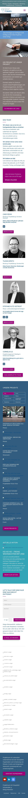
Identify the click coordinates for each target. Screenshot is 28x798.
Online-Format (7, 398)
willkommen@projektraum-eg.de (9, 1)
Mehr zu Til (7, 277)
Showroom (18, 402)
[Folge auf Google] (13, 779)
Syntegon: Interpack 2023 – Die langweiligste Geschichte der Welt (13, 504)
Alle (5, 393)
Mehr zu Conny (9, 369)
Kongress (6, 396)
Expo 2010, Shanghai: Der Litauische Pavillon (11, 465)
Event (17, 393)
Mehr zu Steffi (8, 322)
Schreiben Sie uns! (12, 108)
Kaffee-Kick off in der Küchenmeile (10, 451)
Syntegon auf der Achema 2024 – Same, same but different (13, 424)
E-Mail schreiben (11, 638)
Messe (17, 396)
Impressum (6, 793)
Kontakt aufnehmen (14, 773)
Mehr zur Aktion (11, 575)
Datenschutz (13, 793)
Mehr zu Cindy (8, 231)
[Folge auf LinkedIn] (4, 226)
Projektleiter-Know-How (18, 399)
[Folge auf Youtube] (5, 779)
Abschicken (19, 620)
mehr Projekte (10, 528)
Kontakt (23, 793)
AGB (19, 793)
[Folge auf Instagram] (7, 317)
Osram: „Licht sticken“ (10, 491)
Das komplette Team (12, 375)
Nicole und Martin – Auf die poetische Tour (12, 518)
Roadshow (6, 402)
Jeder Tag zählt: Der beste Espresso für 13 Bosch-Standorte (11, 479)
